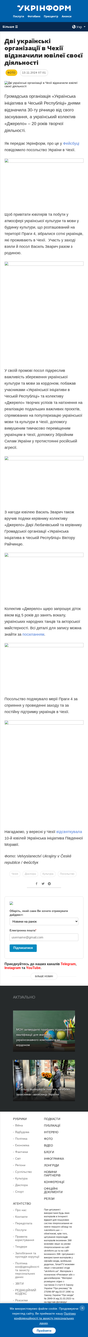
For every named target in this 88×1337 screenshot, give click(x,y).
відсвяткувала (69, 832)
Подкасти (52, 1119)
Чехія (15, 873)
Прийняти (44, 1330)
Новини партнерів (52, 1173)
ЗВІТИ (19, 1283)
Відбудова (22, 1132)
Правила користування (24, 1238)
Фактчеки (21, 1152)
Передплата (23, 1223)
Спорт (19, 1191)
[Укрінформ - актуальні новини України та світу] (44, 7)
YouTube (33, 968)
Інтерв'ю (51, 1132)
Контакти (21, 1216)
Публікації (52, 1125)
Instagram (12, 968)
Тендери (21, 1246)
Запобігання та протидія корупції (27, 1254)
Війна (19, 1125)
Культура (48, 873)
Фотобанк (34, 16)
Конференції (54, 1182)
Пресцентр (51, 16)
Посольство (67, 873)
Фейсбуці (71, 143)
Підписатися (23, 948)
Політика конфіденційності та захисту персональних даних (27, 1270)
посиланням (33, 634)
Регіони (20, 1165)
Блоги (49, 1152)
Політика (21, 1138)
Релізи (49, 1198)
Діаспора (30, 873)
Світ (18, 1158)
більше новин (44, 976)
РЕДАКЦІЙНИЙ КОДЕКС (25, 1291)
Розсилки (21, 1300)
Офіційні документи (53, 1190)
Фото (48, 1139)
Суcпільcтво (23, 1171)
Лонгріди (51, 1165)
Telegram (68, 964)
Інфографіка (54, 1158)
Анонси (67, 16)
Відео (48, 1145)
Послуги (18, 16)
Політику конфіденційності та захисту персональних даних (45, 1318)
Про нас (20, 1210)
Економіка (22, 1145)
